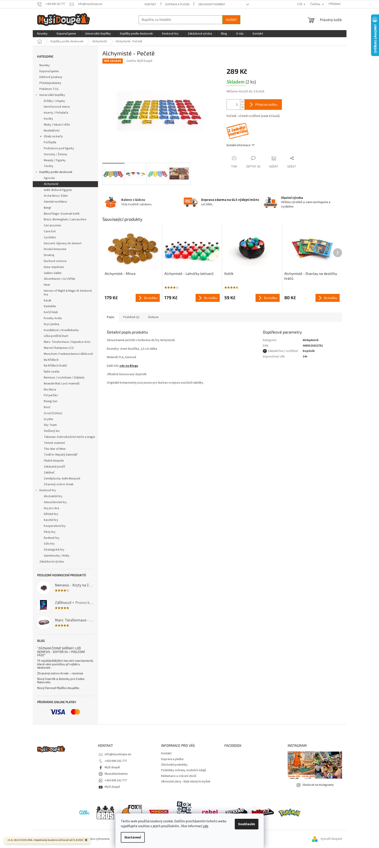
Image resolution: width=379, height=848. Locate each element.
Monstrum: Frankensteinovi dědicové (68, 354)
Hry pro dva (51, 508)
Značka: (139, 61)
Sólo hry (49, 543)
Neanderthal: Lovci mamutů (61, 383)
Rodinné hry (52, 538)
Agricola (49, 178)
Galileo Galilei (53, 273)
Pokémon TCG (48, 89)
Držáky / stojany (54, 101)
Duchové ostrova (55, 261)
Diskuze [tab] (153, 317)
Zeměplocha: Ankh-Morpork (62, 478)
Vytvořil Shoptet (331, 839)
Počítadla (50, 142)
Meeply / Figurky (55, 160)
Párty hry (50, 532)
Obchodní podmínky (211, 4)
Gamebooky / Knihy (56, 555)
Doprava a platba (177, 4)
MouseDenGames (116, 774)
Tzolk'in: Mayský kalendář (60, 454)
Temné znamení (54, 443)
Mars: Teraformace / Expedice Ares (67, 342)
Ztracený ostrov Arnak (58, 484)
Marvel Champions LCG (59, 348)
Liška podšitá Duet (56, 336)
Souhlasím (246, 824)
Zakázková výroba (51, 561)
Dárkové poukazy (50, 77)
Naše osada (51, 371)
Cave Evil (50, 231)
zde (205, 826)
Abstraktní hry (53, 496)
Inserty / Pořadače (56, 113)
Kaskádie (50, 306)
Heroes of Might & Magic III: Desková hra (68, 293)
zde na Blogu (128, 366)
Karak (47, 300)
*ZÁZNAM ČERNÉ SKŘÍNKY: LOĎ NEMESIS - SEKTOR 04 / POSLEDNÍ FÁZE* (61, 651)
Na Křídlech (51, 360)
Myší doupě (112, 767)
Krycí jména (51, 324)
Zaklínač (49, 472)
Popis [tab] (110, 317)
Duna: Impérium (54, 267)
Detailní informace (238, 145)
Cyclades (50, 237)
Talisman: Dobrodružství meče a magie (69, 437)
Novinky (44, 65)
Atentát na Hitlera (55, 202)
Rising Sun (50, 401)
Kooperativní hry (55, 526)
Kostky (48, 118)
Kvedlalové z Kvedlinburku (61, 330)
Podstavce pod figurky (59, 148)
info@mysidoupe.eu (118, 754)
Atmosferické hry (55, 502)
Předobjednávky (50, 83)
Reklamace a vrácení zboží (178, 776)
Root (47, 407)
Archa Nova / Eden (56, 196)
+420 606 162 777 (116, 761)
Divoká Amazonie (55, 249)
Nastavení (133, 837)
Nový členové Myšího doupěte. (58, 687)
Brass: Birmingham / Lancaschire (65, 219)
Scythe (48, 419)
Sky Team (50, 425)
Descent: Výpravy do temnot (62, 243)
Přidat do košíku (266, 104)
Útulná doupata (54, 460)
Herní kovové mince (57, 107)
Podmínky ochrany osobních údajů (183, 770)
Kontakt (150, 4)
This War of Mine (55, 449)
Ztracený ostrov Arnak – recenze (60, 673)
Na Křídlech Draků (55, 365)
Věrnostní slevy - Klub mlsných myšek (185, 781)
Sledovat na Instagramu (318, 785)
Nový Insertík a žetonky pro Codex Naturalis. (61, 680)
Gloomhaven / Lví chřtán (59, 279)
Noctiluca (50, 389)
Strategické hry (54, 549)
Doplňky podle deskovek (55, 172)
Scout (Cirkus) (53, 413)
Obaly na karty (53, 136)
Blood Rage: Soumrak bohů (61, 214)
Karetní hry (51, 520)
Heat (47, 285)
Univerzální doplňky (52, 95)
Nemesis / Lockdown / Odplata (64, 377)
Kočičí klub (51, 312)
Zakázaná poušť (54, 466)
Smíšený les (52, 431)
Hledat (231, 19)
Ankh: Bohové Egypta (58, 190)
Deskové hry (47, 490)
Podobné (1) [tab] (131, 317)
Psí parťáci (51, 395)
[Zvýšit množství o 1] (242, 102)
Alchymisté (51, 184)
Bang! (47, 208)
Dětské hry (51, 514)
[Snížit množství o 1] (242, 107)
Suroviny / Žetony (55, 154)
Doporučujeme (49, 71)
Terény (48, 166)
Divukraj (49, 255)
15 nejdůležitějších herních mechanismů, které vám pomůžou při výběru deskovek (65, 664)
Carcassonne (52, 225)
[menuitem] (42, 33)
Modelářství (52, 130)
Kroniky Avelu (53, 318)
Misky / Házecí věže (57, 124)
